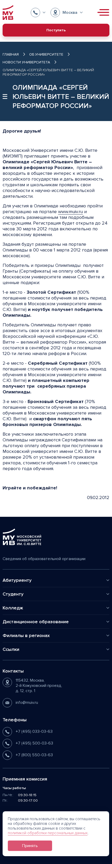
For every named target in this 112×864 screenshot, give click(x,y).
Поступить (56, 30)
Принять (30, 845)
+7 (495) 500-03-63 (34, 743)
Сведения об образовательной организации (44, 558)
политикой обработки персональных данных (48, 833)
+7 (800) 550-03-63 (34, 755)
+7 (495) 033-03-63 (34, 731)
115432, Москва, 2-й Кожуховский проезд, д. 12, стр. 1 (39, 685)
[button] (38, 12)
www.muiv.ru (70, 211)
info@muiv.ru (27, 702)
